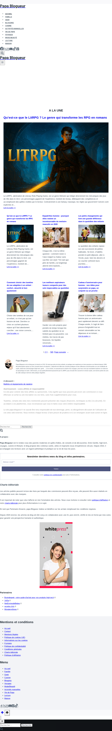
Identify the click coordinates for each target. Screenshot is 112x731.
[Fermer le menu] (0, 718)
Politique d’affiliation (12, 655)
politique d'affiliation (100, 500)
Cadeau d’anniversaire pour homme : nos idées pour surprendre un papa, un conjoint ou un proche (90, 286)
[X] (5, 50)
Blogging (7, 681)
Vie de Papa (9, 692)
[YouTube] (11, 50)
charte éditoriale (11, 503)
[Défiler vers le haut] (2, 713)
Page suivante (61, 352)
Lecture (7, 695)
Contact (7, 631)
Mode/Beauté (9, 686)
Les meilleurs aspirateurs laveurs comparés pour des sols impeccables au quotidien (56, 285)
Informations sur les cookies (16, 640)
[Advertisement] (56, 81)
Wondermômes (10, 609)
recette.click (9, 606)
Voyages (7, 683)
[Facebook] (2, 50)
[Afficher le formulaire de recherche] (2, 53)
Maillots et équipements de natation (18, 384)
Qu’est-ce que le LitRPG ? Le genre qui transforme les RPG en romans (55, 117)
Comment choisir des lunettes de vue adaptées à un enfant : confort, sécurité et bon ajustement (20, 286)
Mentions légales (11, 634)
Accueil (7, 628)
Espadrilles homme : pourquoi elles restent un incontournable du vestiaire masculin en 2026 (56, 220)
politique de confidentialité (53, 475)
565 (51, 352)
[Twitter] (4, 706)
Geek (6, 675)
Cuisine (7, 678)
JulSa (6, 600)
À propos (8, 643)
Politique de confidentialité (15, 646)
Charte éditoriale (11, 652)
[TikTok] (14, 50)
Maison (8, 44)
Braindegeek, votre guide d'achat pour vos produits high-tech (29, 598)
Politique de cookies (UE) (14, 637)
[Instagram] (7, 50)
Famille (7, 672)
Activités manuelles (12, 690)
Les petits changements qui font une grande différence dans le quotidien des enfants (91, 219)
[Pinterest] (17, 50)
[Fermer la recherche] (2, 721)
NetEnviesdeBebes (12, 603)
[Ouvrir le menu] (2, 62)
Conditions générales (13, 649)
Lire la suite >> (10, 208)
